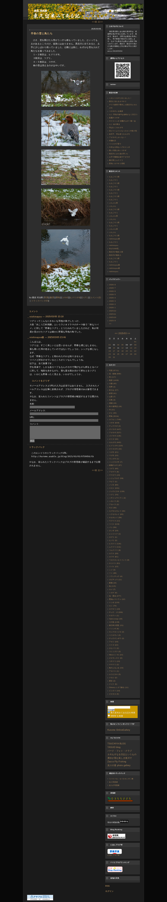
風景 (52, 297)
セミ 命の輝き (114, 124)
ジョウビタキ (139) (117, 491)
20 (127, 351)
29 (135, 354)
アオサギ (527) (115, 432)
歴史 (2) (112, 681)
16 (110, 351)
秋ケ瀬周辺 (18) (115, 406)
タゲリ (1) (113, 537)
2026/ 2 (112, 304)
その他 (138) (114, 622)
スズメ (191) (114, 488)
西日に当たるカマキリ (118, 101)
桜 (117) (112, 377)
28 (131, 354)
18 (118, 351)
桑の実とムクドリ (116, 160)
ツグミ (85, 297)
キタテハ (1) (114, 615)
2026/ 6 (112, 291)
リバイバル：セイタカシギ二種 (121, 779)
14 (131, 348)
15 (135, 348)
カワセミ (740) (115, 419)
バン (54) (113, 527)
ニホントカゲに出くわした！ (120, 98)
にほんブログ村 (113, 855)
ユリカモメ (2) (115, 635)
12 (122, 348)
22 (135, 351)
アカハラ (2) (114, 504)
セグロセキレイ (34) (117, 511)
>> (128, 333)
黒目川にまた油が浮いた (118, 154)
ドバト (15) (113, 566)
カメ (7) (112, 589)
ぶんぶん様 (113, 203)
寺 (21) (112, 410)
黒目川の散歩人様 (116, 252)
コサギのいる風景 (116, 111)
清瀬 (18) (113, 403)
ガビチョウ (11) (115, 579)
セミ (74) (113, 606)
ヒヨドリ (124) (115, 544)
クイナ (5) (113, 684)
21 (131, 351)
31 (114, 357)
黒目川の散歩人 (115, 255)
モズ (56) (113, 508)
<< (110, 324)
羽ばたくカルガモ (116, 127)
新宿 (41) (113, 393)
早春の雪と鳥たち (42, 33)
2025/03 (122, 333)
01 (135, 342)
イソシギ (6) (114, 628)
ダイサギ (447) (115, 429)
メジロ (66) (113, 485)
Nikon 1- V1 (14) (116, 655)
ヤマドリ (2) (114, 664)
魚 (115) (112, 586)
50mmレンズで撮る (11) (119, 687)
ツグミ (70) (113, 495)
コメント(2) (95, 297)
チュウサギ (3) (115, 426)
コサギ (65, 297)
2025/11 (112, 314)
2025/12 (112, 311)
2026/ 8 (112, 285)
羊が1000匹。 (114, 248)
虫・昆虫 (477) (115, 596)
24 (114, 354)
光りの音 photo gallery (119, 765)
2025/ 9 (112, 321)
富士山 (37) (113, 390)
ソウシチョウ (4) (115, 576)
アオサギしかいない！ (118, 137)
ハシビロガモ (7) (115, 462)
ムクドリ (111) (115, 547)
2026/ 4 (112, 298)
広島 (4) (112, 400)
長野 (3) (112, 387)
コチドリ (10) (114, 661)
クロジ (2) (113, 678)
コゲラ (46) (113, 468)
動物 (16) (113, 583)
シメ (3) (112, 570)
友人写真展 (113, 782)
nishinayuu (36, 316)
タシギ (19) (113, 530)
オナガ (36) (113, 439)
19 (122, 351)
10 (114, 348)
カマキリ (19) (114, 609)
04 (118, 345)
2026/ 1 (112, 307)
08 (135, 345)
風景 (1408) (114, 380)
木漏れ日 (112, 140)
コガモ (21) (113, 452)
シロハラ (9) (114, 501)
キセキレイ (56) (115, 517)
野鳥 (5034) (114, 416)
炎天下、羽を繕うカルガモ (119, 134)
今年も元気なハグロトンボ (119, 147)
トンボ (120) (114, 602)
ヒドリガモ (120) (116, 446)
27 (127, 354)
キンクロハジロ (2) (116, 632)
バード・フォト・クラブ (119, 751)
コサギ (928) (114, 423)
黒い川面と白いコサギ (118, 150)
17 (114, 351)
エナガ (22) (113, 645)
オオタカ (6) (114, 694)
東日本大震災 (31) (116, 625)
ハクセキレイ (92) (116, 514)
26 (122, 354)
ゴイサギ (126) (115, 436)
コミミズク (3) (115, 651)
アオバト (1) (114, 671)
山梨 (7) (112, 396)
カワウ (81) (113, 557)
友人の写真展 (114, 785)
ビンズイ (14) (114, 691)
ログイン (109, 891)
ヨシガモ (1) (114, 459)
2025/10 (112, 317)
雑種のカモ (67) (115, 465)
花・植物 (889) (115, 374)
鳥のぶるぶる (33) (116, 668)
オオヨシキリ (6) (115, 658)
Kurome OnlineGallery (118, 730)
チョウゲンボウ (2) (116, 638)
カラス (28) (113, 553)
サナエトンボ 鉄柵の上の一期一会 (122, 121)
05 (122, 345)
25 (118, 354)
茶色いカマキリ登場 (117, 163)
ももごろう (113, 180)
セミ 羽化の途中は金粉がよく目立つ (123, 114)
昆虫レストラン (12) (117, 599)
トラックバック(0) (40, 301)
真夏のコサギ (114, 118)
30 (110, 357)
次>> (100, 22)
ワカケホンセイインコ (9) (119, 560)
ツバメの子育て (115, 144)
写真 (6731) (114, 370)
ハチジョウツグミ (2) (117, 498)
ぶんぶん (112, 206)
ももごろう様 (114, 177)
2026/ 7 (112, 288)
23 (110, 354)
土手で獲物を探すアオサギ (119, 157)
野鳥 (58, 297)
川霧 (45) (113, 383)
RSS (107, 886)
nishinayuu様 (114, 239)
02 (110, 345)
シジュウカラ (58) (116, 478)
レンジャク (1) (115, 534)
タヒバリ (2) (114, 648)
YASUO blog (114, 747)
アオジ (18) (113, 642)
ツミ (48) (113, 573)
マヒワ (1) (113, 481)
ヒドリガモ (75, 297)
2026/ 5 (112, 294)
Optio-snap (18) (115, 619)
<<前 (95, 22)
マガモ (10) (113, 455)
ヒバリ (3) (113, 540)
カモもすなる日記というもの (121, 754)
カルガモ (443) (115, 442)
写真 (46, 297)
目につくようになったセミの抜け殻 (123, 131)
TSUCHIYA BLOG (116, 743)
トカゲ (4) (113, 593)
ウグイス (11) (114, 521)
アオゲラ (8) (114, 472)
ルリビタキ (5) (115, 674)
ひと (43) (113, 413)
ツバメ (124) (114, 524)
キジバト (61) (114, 563)
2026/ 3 (112, 301)
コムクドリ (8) (115, 550)
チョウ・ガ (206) (116, 612)
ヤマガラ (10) (114, 475)
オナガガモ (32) (115, 449)
